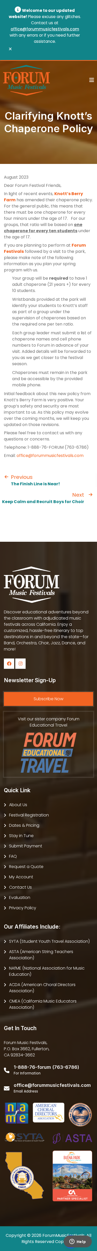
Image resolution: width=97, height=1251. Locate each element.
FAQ (13, 856)
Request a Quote (26, 867)
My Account (21, 877)
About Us (18, 805)
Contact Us (20, 887)
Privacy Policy (22, 908)
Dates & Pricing (24, 825)
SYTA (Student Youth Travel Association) (49, 941)
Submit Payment (25, 846)
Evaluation (19, 897)
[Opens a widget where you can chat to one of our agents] (77, 1242)
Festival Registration (29, 815)
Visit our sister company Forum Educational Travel (48, 722)
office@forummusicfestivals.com (45, 29)
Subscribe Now (48, 699)
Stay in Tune (21, 836)
